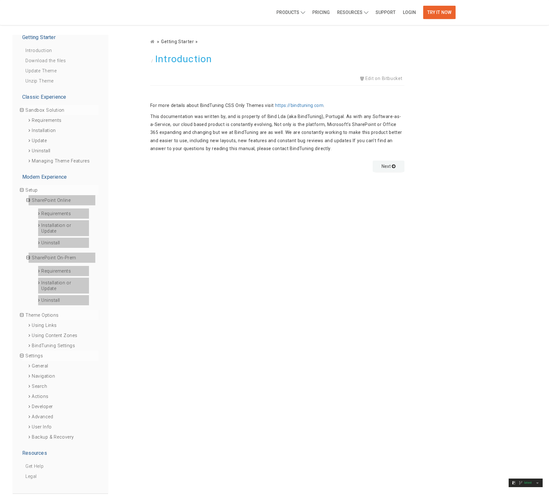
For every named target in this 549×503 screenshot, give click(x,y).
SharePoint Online (51, 200)
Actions (40, 396)
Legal (31, 476)
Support (386, 12)
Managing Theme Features (61, 160)
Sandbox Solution (44, 110)
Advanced (42, 416)
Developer (42, 406)
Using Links (44, 325)
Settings (34, 355)
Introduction (38, 50)
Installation (44, 130)
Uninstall (41, 150)
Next (387, 166)
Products (287, 12)
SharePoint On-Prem (54, 257)
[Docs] (153, 41)
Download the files (45, 60)
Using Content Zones (55, 335)
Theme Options (42, 315)
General (40, 365)
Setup (31, 190)
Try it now (439, 12)
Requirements (47, 120)
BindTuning (124, 13)
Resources (350, 12)
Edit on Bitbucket (383, 78)
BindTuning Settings (53, 345)
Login (409, 12)
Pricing (321, 12)
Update (39, 140)
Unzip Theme (39, 80)
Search (39, 386)
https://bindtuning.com (299, 105)
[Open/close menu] (22, 110)
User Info (42, 426)
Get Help (34, 466)
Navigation (43, 376)
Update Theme (41, 70)
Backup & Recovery (53, 437)
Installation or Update (56, 228)
